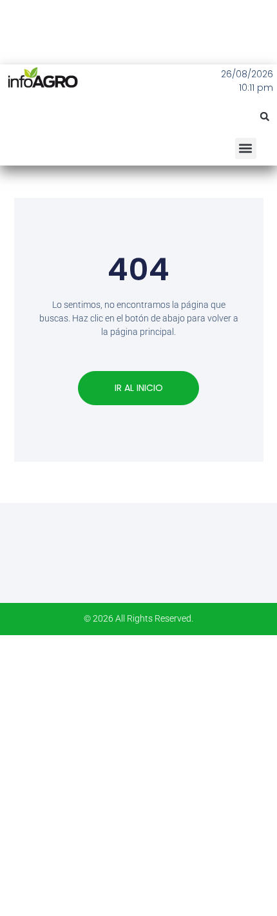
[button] (264, 116)
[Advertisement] (138, 773)
